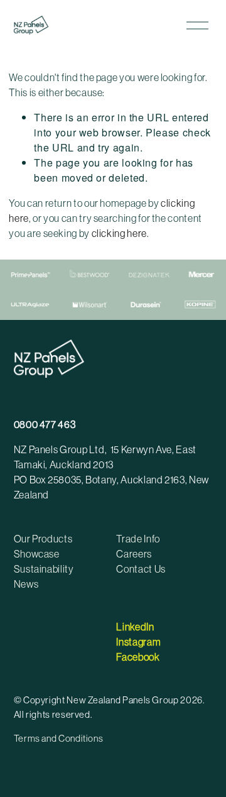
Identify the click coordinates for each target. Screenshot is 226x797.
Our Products (43, 538)
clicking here (119, 233)
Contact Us (140, 569)
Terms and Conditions (59, 738)
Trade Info (137, 538)
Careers (133, 553)
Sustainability (44, 569)
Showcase (37, 553)
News (26, 584)
